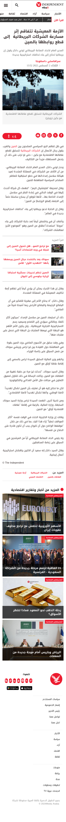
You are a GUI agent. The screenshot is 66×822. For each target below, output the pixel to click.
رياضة (57, 773)
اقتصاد (24, 14)
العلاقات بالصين (54, 476)
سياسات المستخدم (51, 699)
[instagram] (22, 680)
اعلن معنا (55, 722)
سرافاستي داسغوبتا (48, 61)
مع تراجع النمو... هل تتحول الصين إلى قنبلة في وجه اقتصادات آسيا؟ (28, 248)
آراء (35, 14)
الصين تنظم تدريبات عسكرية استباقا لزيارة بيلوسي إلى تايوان (28, 274)
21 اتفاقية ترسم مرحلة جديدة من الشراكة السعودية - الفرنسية (33, 570)
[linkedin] (14, 680)
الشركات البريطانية (30, 150)
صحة (58, 779)
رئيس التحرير (54, 711)
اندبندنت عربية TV (52, 791)
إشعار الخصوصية (52, 705)
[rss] (6, 680)
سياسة (45, 14)
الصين (14, 146)
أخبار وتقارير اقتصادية (27, 490)
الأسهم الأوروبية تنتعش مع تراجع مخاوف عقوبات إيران (33, 528)
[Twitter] (26, 680)
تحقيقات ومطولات (51, 785)
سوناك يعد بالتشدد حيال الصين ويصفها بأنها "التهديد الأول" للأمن (26, 261)
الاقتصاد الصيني (36, 476)
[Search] (17, 5)
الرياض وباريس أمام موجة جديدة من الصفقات (37, 654)
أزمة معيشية (20, 472)
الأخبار (57, 14)
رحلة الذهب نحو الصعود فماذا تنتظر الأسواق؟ (37, 612)
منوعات (56, 767)
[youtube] (18, 680)
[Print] (38, 135)
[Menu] (6, 5)
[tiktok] (10, 680)
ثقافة (12, 14)
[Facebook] (30, 680)
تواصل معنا (54, 717)
